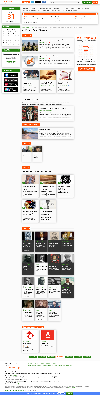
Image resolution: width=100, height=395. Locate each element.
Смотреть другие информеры (10, 64)
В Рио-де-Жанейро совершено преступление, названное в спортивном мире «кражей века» (46, 215)
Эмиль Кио (52, 266)
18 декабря (51, 356)
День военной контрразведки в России (53, 40)
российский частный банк (47, 346)
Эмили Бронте (66, 243)
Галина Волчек (27, 312)
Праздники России (43, 42)
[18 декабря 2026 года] (22, 30)
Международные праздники (47, 85)
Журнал (26, 2)
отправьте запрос (72, 387)
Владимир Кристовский (53, 313)
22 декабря (87, 356)
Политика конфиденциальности (65, 365)
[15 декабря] (27, 356)
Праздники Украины (63, 85)
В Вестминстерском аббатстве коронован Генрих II (29, 188)
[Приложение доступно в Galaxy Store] (11, 80)
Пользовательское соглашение (50, 365)
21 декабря (78, 356)
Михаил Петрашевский (27, 267)
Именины (34, 8)
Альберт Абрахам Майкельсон (41, 267)
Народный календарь (45, 8)
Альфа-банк (44, 343)
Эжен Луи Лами (53, 243)
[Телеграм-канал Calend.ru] (32, 2)
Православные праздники (45, 110)
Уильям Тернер (40, 243)
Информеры (54, 363)
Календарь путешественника (52, 10)
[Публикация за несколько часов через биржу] (86, 73)
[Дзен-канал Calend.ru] (38, 2)
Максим (25, 153)
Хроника (56, 8)
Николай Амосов (41, 289)
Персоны (73, 8)
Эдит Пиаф (52, 289)
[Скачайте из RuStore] (11, 75)
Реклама (43, 363)
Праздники (25, 8)
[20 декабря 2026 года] (50, 30)
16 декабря (33, 356)
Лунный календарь (83, 8)
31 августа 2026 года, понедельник (35, 16)
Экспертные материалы (70, 10)
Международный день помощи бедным (47, 82)
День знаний (53, 19)
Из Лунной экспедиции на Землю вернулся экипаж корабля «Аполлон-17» (30, 214)
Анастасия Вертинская (39, 313)
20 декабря (69, 356)
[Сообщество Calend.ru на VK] (44, 2)
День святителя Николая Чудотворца (52, 108)
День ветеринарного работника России (35, 19)
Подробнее (61, 393)
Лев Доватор (66, 266)
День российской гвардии (82, 19)
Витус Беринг (27, 243)
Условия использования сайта (34, 365)
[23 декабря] (93, 356)
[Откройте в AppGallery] (11, 84)
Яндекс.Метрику (51, 393)
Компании (65, 8)
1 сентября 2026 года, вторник (59, 16)
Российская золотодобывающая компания (28, 349)
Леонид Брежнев (28, 289)
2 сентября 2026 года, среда (84, 16)
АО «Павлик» (27, 343)
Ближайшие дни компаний (33, 327)
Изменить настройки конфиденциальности (14, 390)
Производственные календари (31, 10)
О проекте (30, 363)
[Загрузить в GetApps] (11, 89)
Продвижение (36, 363)
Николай (35, 153)
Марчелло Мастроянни (66, 290)
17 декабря (42, 356)
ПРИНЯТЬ (69, 393)
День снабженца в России (48, 56)
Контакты (48, 363)
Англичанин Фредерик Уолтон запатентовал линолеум (47, 188)
